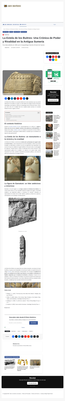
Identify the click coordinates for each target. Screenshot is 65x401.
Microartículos (23, 31)
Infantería (30, 331)
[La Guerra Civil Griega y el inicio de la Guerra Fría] (10, 362)
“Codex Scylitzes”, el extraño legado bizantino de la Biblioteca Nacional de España (57, 136)
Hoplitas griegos (24, 331)
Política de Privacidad (26, 393)
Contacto (23, 24)
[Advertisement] (42, 12)
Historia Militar (16, 31)
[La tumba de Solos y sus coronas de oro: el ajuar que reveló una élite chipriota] (22, 362)
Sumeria (9, 271)
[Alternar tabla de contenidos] (37, 113)
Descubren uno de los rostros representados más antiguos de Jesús (57, 145)
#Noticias (16, 24)
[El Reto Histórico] (12, 6)
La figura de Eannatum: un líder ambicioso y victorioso (13, 116)
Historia (7, 29)
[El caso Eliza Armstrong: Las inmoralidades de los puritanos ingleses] (49, 118)
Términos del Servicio (35, 393)
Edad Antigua (5, 31)
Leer (5, 24)
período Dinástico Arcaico (14, 126)
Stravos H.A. (7, 47)
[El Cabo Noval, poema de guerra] (35, 362)
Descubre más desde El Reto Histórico (11, 120)
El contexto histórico (8, 114)
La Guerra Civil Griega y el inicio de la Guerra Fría (10, 368)
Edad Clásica (13, 331)
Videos (10, 24)
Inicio (4, 29)
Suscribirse (33, 322)
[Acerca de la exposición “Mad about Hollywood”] (49, 153)
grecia (19, 331)
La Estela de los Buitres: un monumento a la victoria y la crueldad (14, 115)
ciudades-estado (17, 129)
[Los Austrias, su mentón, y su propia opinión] (49, 127)
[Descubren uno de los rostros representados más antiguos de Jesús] (49, 145)
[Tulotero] (53, 75)
